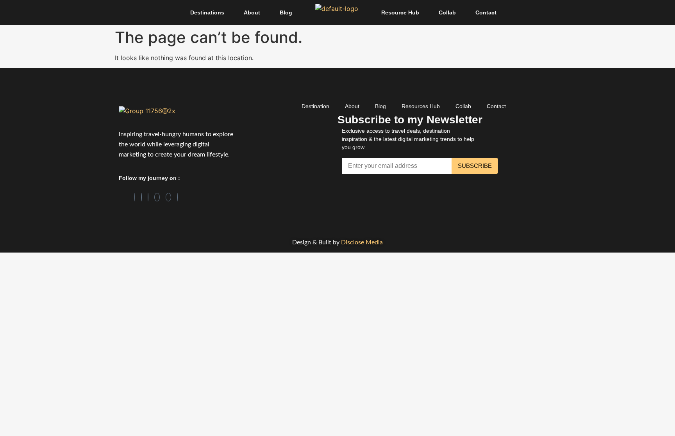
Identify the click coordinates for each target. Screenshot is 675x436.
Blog (286, 12)
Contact (485, 12)
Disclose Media (362, 242)
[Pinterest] (157, 197)
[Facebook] (134, 197)
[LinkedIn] (141, 197)
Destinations (207, 12)
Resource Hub (400, 12)
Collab (447, 12)
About (252, 12)
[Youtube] (177, 197)
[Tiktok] (168, 197)
